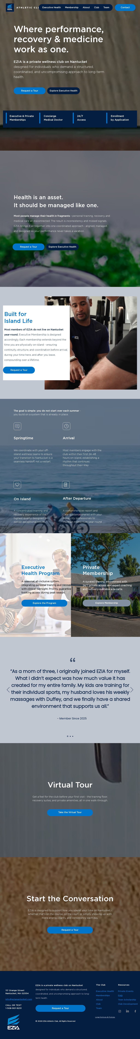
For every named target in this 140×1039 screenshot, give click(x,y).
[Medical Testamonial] (69, 736)
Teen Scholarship (127, 1000)
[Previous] (8, 690)
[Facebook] (135, 1011)
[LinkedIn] (127, 1011)
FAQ (120, 995)
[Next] (131, 690)
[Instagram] (119, 1011)
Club (98, 1004)
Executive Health (105, 991)
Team (99, 1008)
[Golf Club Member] (67, 736)
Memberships (103, 995)
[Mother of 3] (72, 736)
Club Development (128, 1004)
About (99, 1000)
